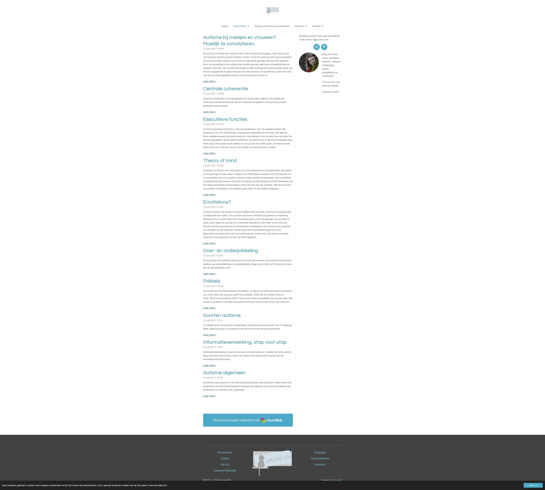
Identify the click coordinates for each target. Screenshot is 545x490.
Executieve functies (225, 119)
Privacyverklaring (320, 458)
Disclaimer (320, 464)
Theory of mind (220, 160)
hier (315, 39)
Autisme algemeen (224, 372)
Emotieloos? (217, 202)
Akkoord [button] (533, 485)
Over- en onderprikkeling (230, 250)
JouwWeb (337, 480)
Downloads (320, 452)
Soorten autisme (222, 315)
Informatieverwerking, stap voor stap (245, 342)
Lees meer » (209, 81)
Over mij (225, 464)
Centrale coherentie (225, 88)
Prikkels (211, 281)
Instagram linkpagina (225, 470)
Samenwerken (224, 452)
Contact (225, 458)
